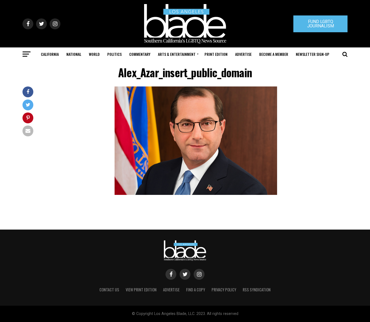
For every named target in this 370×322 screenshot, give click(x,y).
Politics (114, 54)
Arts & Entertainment (177, 54)
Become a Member (273, 54)
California (50, 54)
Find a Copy (195, 289)
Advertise (243, 54)
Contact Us (109, 289)
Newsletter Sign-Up (312, 54)
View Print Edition (141, 289)
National (73, 54)
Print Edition (216, 54)
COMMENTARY (139, 54)
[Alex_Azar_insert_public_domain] (196, 193)
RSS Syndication (257, 289)
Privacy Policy (224, 289)
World (94, 54)
